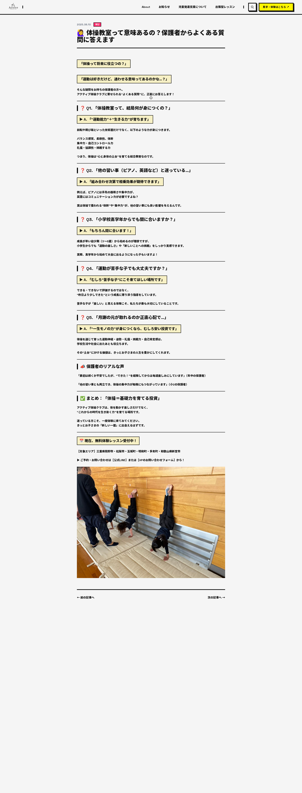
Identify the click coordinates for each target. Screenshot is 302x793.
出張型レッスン (225, 7)
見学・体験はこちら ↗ (276, 7)
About (146, 7)
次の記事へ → (216, 597)
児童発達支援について (193, 7)
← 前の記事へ (85, 597)
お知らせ (164, 7)
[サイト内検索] (252, 7)
